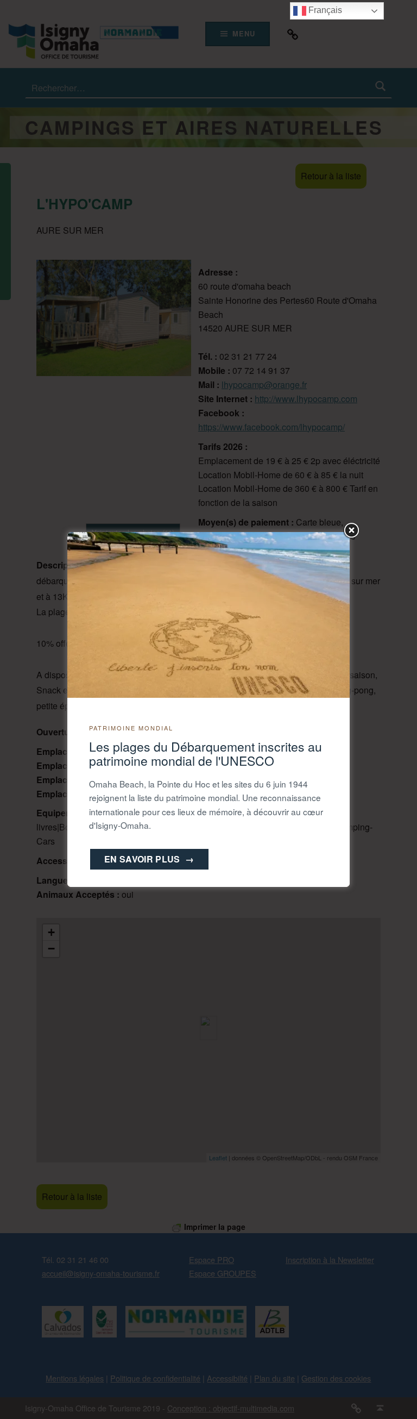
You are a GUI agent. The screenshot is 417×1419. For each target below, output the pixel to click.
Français (324, 10)
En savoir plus (149, 859)
